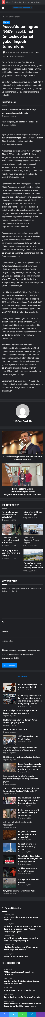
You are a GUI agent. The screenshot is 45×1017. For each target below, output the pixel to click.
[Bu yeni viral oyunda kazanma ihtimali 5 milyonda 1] (9, 835)
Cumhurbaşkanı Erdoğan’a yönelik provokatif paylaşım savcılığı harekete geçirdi (20, 779)
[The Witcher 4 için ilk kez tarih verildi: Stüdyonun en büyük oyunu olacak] (9, 859)
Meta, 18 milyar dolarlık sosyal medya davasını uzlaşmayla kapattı (20, 711)
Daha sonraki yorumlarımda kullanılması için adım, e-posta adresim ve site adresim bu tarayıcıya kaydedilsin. (21, 654)
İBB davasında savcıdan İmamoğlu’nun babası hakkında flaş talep (29, 800)
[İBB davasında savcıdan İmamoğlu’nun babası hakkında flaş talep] (9, 800)
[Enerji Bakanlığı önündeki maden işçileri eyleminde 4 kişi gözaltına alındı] (9, 767)
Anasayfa (8, 17)
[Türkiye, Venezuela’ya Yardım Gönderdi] (9, 872)
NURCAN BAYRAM (12, 52)
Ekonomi (16, 17)
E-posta (6, 631)
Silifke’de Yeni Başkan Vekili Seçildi (28, 737)
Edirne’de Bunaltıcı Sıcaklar (15, 729)
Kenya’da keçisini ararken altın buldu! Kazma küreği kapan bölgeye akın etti (20, 749)
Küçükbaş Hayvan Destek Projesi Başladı (20, 122)
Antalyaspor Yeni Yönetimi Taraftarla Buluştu (11, 553)
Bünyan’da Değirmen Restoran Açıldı (33, 513)
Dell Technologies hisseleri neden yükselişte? (10, 514)
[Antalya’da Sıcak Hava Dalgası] (9, 883)
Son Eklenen (22, 676)
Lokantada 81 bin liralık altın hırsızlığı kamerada (11, 540)
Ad (4, 622)
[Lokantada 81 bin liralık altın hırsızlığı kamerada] (12, 529)
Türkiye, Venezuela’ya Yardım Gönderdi (28, 869)
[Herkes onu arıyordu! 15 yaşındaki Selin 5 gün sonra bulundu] (9, 813)
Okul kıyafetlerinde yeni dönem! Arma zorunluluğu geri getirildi (20, 721)
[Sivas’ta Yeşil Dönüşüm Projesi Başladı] (33, 529)
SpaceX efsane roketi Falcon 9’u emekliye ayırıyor (28, 847)
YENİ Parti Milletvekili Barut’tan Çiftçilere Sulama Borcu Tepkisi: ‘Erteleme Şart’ (21, 789)
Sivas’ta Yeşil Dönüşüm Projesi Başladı (31, 540)
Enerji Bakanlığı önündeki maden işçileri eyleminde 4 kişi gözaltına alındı (29, 767)
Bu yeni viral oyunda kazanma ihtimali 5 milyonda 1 (27, 834)
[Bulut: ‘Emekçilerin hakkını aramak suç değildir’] (9, 688)
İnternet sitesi (7, 641)
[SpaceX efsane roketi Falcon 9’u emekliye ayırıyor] (9, 847)
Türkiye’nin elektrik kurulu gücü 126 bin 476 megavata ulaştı (33, 565)
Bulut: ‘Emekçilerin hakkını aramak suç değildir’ (30, 685)
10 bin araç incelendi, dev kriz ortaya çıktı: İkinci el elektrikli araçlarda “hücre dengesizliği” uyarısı (30, 699)
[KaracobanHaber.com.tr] (22, 7)
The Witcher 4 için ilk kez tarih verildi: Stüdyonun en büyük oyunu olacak (30, 859)
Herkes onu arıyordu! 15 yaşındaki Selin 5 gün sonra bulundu (28, 813)
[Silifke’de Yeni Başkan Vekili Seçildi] (9, 740)
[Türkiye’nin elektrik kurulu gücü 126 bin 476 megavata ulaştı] (33, 555)
